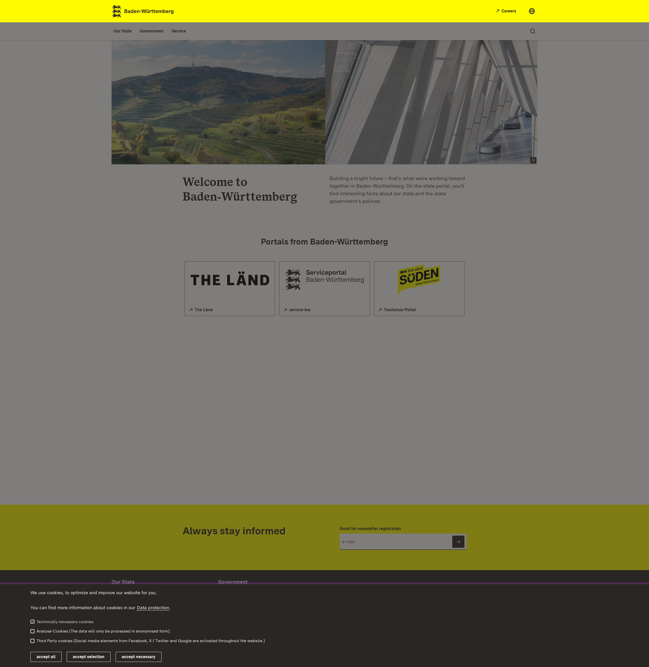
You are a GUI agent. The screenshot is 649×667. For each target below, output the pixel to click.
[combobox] (531, 11)
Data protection (153, 607)
